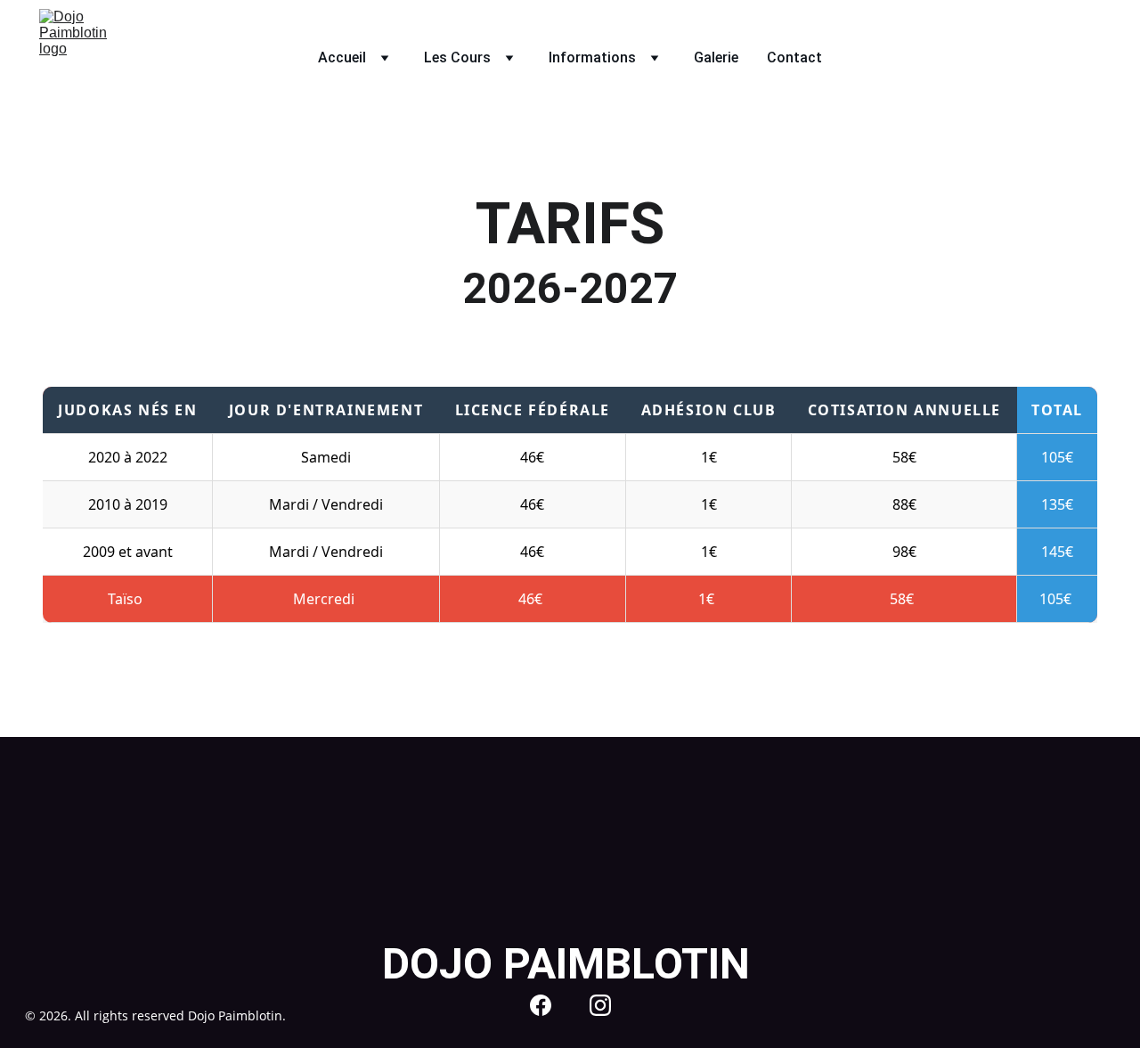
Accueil (342, 57)
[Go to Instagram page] (600, 1005)
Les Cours (457, 57)
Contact (794, 57)
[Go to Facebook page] (540, 1005)
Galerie (716, 57)
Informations (592, 57)
